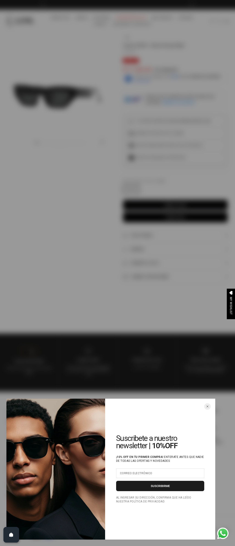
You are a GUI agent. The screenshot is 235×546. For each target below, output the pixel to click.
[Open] (11, 535)
